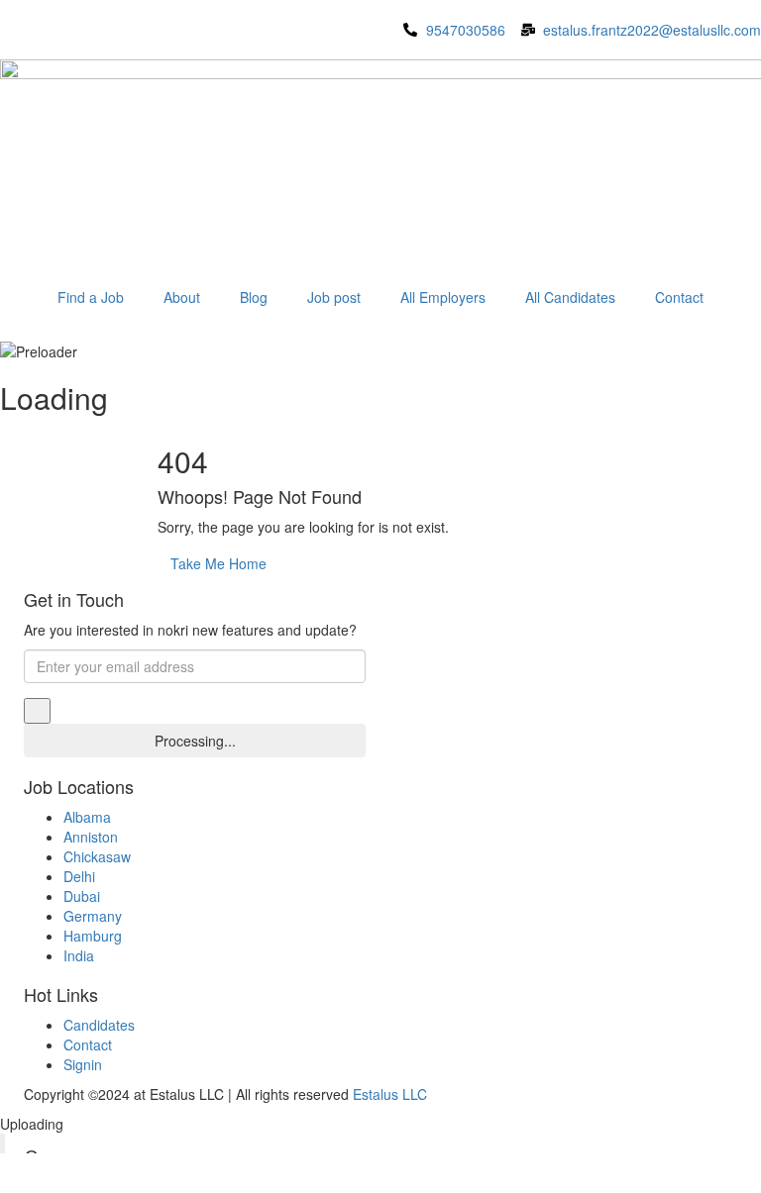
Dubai (81, 896)
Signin (82, 1064)
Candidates (99, 1025)
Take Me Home (218, 563)
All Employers (443, 297)
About (181, 297)
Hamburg (92, 935)
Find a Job (90, 297)
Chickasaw (97, 856)
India (78, 955)
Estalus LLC (390, 1094)
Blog (254, 297)
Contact (679, 297)
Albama (87, 817)
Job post (334, 297)
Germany (92, 916)
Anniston (90, 836)
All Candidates (570, 297)
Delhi (79, 876)
